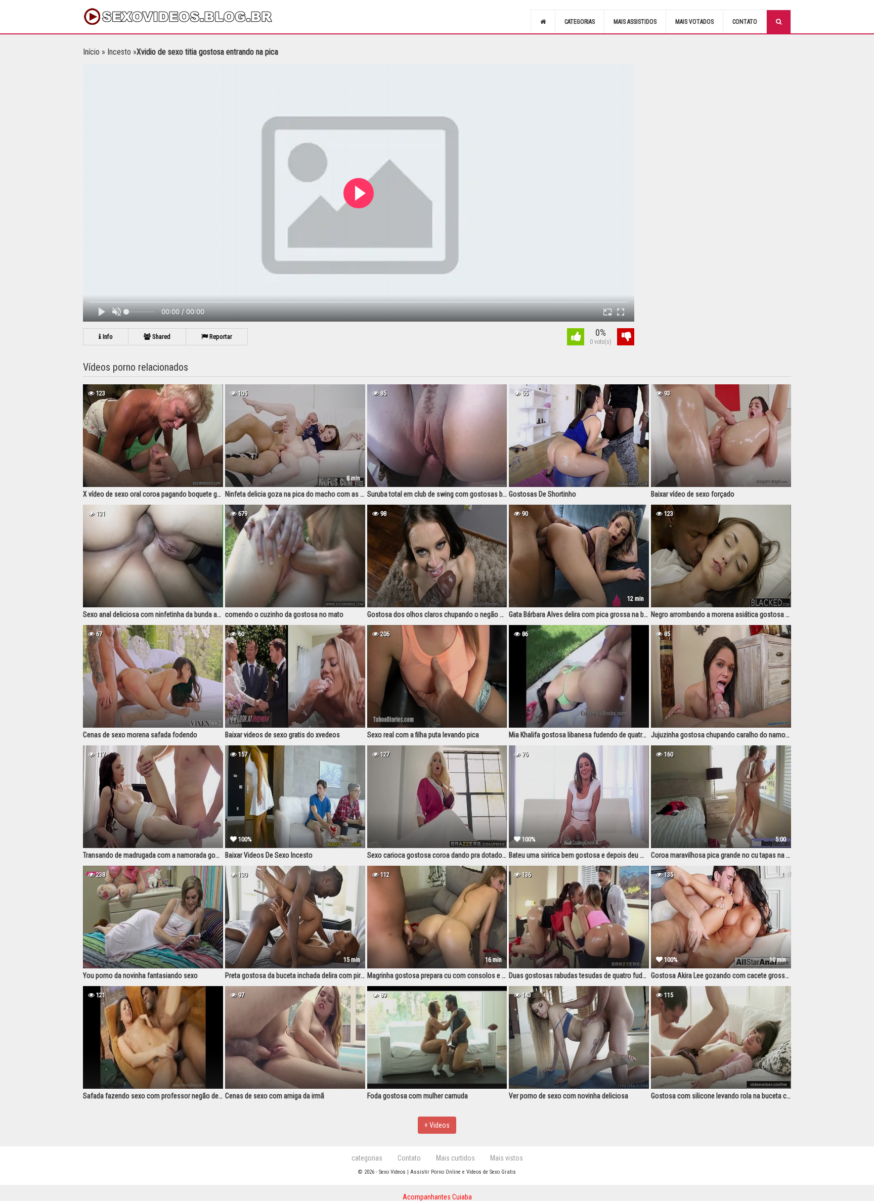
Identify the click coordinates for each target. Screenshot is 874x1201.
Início (91, 52)
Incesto (119, 52)
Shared (160, 336)
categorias (367, 1158)
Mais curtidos (455, 1158)
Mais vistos (506, 1158)
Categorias (579, 21)
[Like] (575, 338)
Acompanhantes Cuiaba (437, 1197)
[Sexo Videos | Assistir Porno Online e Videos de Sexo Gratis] (189, 16)
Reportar (220, 336)
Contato (744, 21)
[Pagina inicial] (543, 21)
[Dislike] (625, 338)
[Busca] (779, 21)
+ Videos (437, 1125)
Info (107, 336)
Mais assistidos (635, 21)
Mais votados (694, 21)
